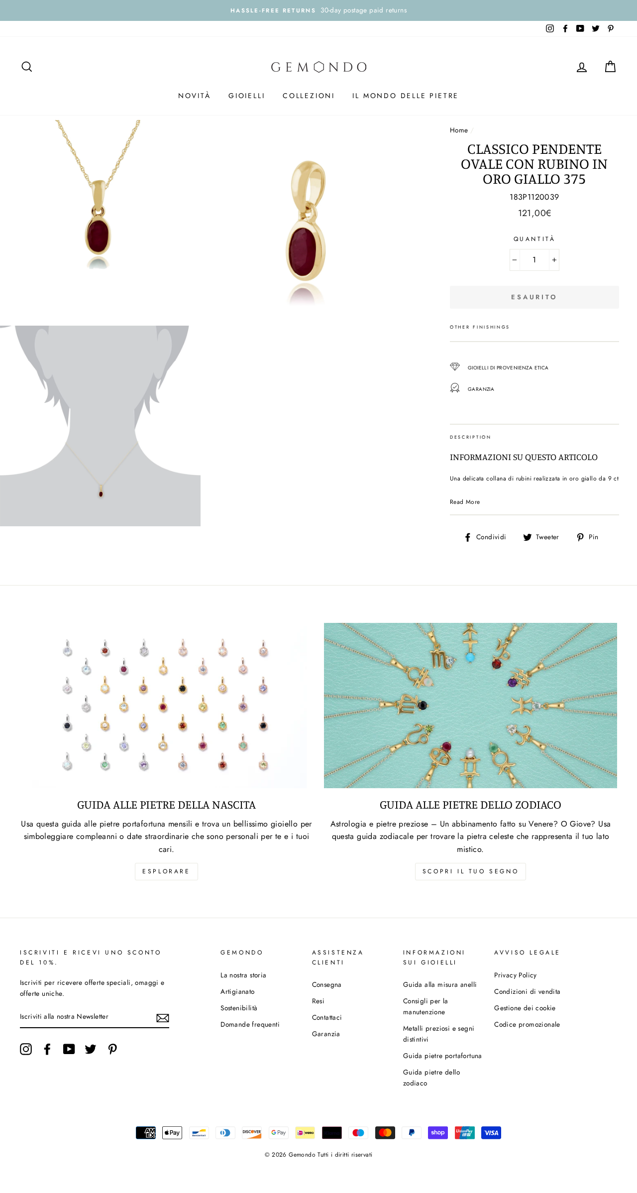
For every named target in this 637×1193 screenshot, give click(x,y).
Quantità (535, 239)
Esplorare (166, 871)
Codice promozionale (527, 1024)
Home (459, 130)
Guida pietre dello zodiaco (431, 1077)
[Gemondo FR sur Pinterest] (112, 1049)
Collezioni (309, 96)
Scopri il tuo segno (471, 871)
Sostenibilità (238, 1008)
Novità (194, 96)
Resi (318, 1001)
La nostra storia (243, 975)
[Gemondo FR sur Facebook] (47, 1049)
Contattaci (327, 1017)
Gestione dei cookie (525, 1008)
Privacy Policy (515, 975)
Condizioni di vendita (527, 991)
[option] (318, 10)
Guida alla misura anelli (440, 984)
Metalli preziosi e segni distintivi (439, 1033)
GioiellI (246, 96)
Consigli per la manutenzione (425, 1006)
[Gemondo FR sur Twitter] (91, 1049)
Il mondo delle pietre (405, 96)
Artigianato (237, 991)
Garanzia (326, 1034)
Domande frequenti (250, 1024)
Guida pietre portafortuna (442, 1056)
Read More (465, 501)
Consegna (327, 984)
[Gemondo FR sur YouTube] (69, 1049)
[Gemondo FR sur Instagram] (26, 1049)
